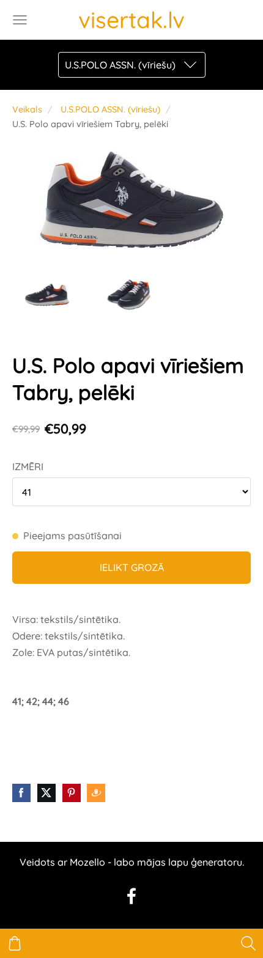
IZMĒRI (27, 466)
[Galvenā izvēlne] (20, 20)
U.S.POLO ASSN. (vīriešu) (110, 109)
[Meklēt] (248, 943)
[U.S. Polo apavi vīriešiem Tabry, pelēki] (48, 295)
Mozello (87, 862)
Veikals (27, 109)
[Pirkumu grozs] (14, 943)
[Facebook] (131, 896)
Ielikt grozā (132, 567)
